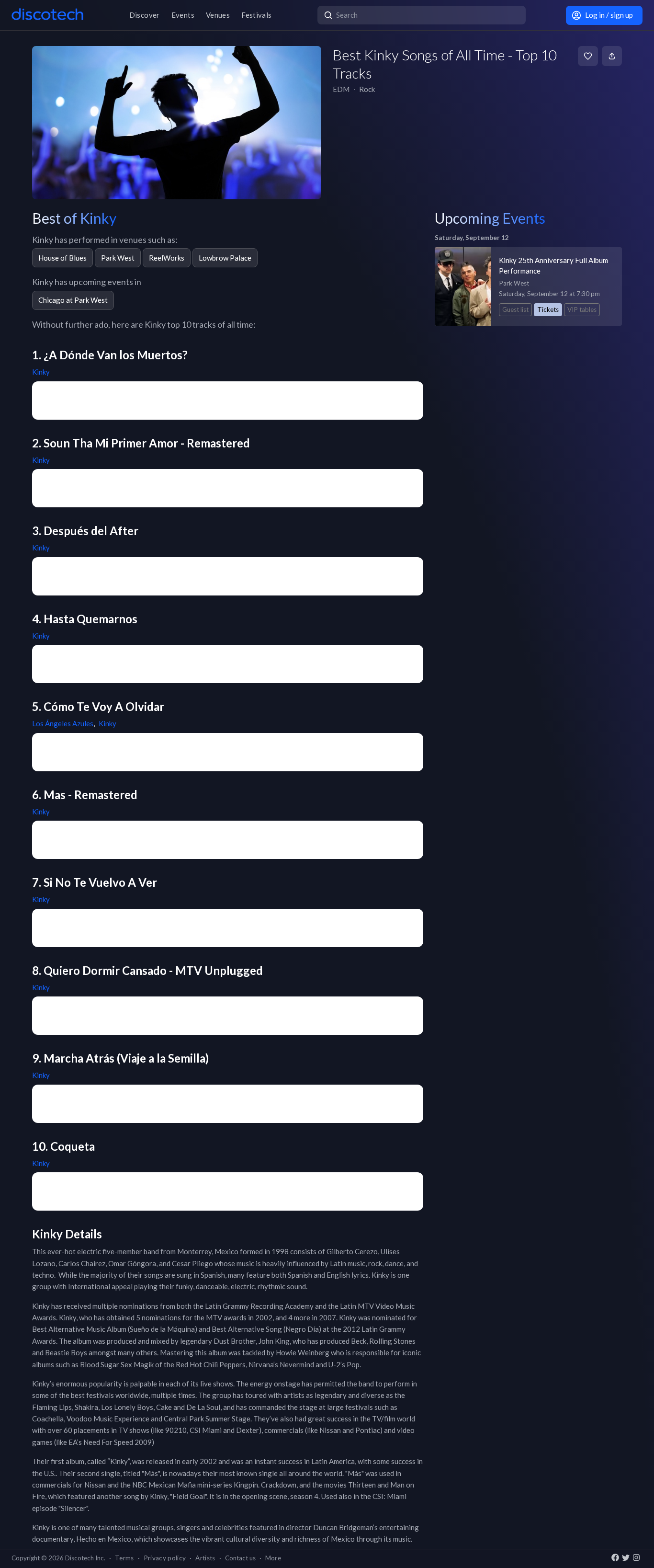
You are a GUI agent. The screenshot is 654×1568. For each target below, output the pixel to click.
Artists (205, 1558)
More (273, 1558)
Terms (124, 1558)
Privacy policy (165, 1558)
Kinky (41, 371)
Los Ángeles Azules (62, 723)
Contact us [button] (240, 1558)
